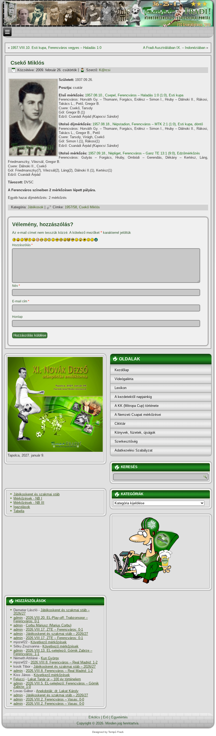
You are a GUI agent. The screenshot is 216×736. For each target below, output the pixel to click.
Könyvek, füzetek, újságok (135, 432)
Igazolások (21, 507)
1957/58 (71, 207)
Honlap (17, 317)
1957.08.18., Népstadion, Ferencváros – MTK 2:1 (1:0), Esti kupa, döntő (147, 124)
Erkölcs (94, 717)
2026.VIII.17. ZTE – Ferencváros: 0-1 (54, 629)
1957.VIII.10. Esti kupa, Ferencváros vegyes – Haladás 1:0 (56, 48)
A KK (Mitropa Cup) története (137, 406)
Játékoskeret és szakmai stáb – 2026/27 (51, 611)
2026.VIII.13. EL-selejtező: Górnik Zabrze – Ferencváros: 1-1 (52, 652)
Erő (105, 717)
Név (16, 286)
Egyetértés (119, 717)
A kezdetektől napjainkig (133, 397)
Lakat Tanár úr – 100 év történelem (54, 679)
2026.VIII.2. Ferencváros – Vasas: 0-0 (55, 699)
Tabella (18, 511)
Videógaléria (124, 379)
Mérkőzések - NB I (27, 498)
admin (18, 618)
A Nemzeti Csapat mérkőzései (138, 415)
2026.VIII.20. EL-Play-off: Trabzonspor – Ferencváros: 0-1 (50, 619)
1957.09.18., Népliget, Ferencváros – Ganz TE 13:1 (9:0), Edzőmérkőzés (144, 153)
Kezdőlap (122, 370)
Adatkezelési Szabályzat (134, 450)
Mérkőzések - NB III (28, 503)
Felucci (18, 679)
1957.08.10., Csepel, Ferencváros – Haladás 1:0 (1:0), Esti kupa (134, 95)
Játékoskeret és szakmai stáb (36, 494)
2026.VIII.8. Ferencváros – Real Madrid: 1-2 (64, 662)
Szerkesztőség (126, 441)
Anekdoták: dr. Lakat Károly (57, 691)
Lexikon (120, 388)
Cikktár (120, 424)
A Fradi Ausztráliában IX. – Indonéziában (174, 48)
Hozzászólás (22, 245)
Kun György (50, 658)
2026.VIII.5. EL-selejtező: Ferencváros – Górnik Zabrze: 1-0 (56, 685)
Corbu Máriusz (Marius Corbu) (48, 625)
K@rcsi (104, 70)
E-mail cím (20, 301)
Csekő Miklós (89, 207)
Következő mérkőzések (49, 642)
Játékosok (35, 207)
